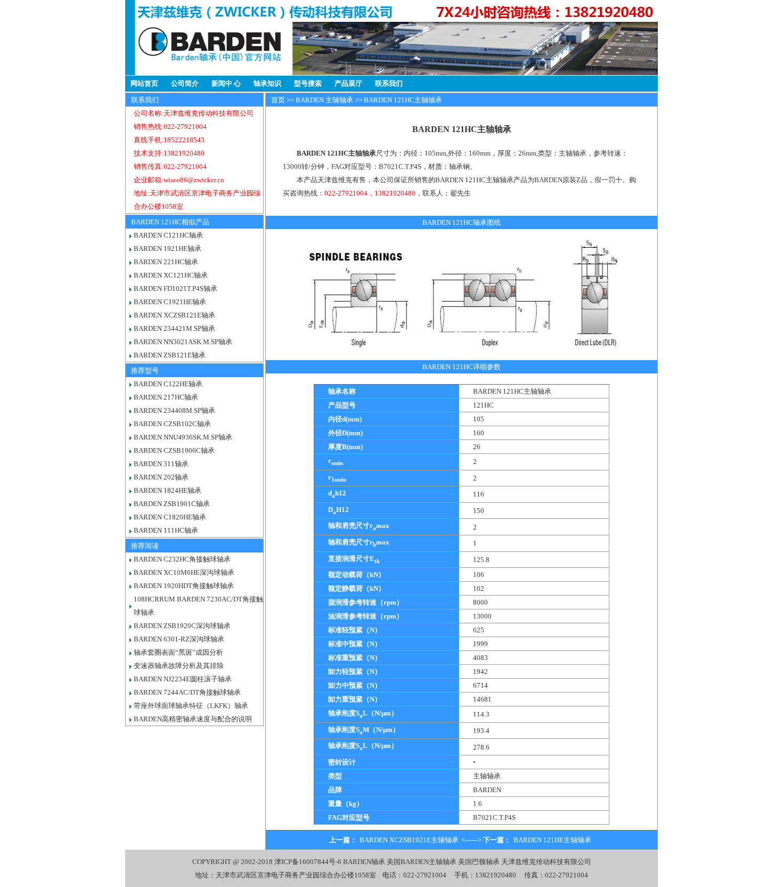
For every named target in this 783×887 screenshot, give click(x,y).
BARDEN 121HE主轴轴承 (552, 840)
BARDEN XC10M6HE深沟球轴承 (184, 572)
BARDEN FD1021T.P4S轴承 (175, 288)
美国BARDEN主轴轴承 (421, 862)
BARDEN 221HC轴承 (166, 262)
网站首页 (144, 83)
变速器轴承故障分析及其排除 (179, 666)
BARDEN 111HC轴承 (166, 530)
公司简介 (185, 83)
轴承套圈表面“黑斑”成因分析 (178, 652)
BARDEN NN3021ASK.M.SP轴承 (183, 342)
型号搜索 (308, 83)
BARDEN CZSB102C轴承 (172, 424)
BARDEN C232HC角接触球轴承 (182, 559)
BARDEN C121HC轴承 (168, 235)
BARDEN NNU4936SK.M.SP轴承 (183, 437)
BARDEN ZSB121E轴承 (170, 355)
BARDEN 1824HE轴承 (167, 490)
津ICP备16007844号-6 (307, 862)
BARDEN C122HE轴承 (168, 384)
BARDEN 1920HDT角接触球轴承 (184, 586)
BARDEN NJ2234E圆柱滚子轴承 (183, 679)
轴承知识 (267, 83)
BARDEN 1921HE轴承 (167, 249)
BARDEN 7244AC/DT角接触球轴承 (187, 692)
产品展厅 (348, 83)
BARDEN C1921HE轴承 (170, 302)
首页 (278, 100)
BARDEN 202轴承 (161, 477)
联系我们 (389, 83)
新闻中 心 (226, 83)
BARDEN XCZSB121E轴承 (174, 315)
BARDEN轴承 (364, 862)
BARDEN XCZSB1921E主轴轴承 (409, 840)
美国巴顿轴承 (479, 862)
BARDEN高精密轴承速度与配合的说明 (193, 719)
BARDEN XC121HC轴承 (171, 275)
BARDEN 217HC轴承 (166, 397)
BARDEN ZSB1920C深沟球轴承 (182, 626)
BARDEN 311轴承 (161, 464)
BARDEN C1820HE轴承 (170, 517)
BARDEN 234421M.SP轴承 (174, 328)
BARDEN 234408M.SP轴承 (174, 410)
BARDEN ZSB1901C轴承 (172, 504)
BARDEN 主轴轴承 (324, 100)
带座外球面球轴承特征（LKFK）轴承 (191, 706)
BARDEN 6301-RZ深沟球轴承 (179, 639)
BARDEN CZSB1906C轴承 (174, 450)
